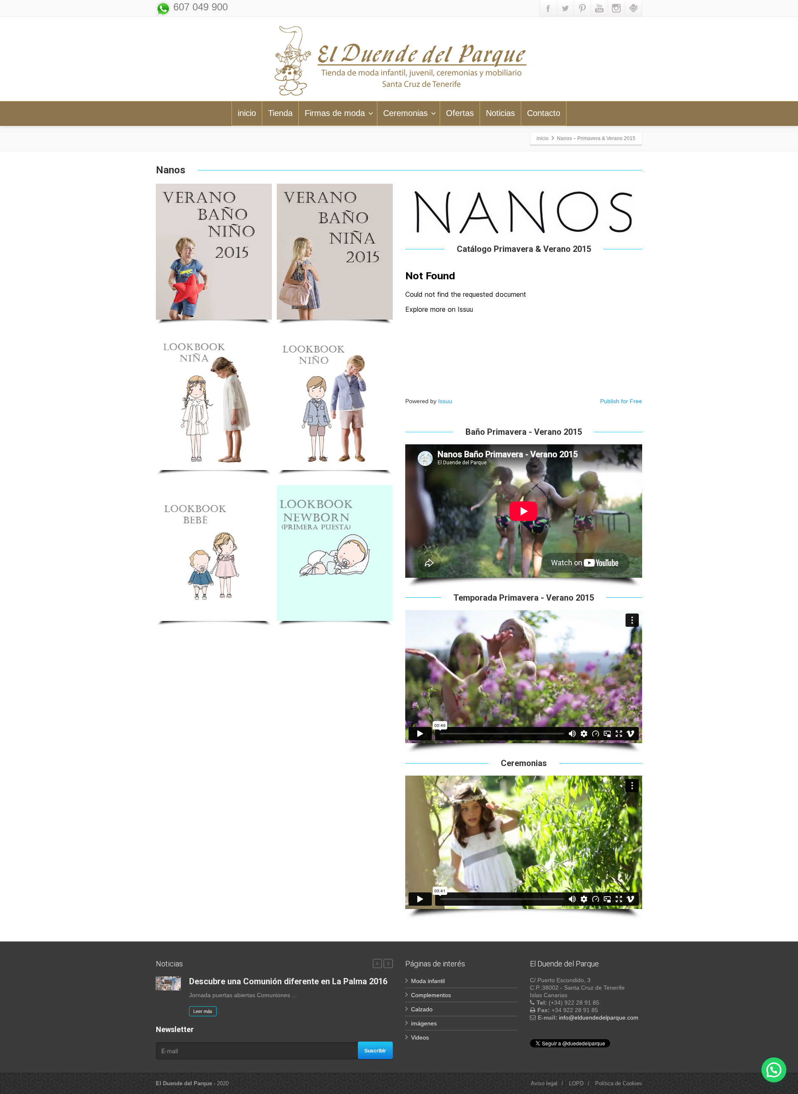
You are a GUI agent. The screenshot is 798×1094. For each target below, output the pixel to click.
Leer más (202, 1011)
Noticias (500, 113)
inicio (247, 113)
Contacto (543, 113)
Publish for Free (621, 401)
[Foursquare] (633, 8)
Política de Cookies (618, 1083)
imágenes (424, 1023)
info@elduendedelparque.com (598, 1017)
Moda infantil (428, 981)
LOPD (576, 1083)
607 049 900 (199, 6)
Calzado (422, 1009)
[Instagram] (616, 8)
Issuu (445, 401)
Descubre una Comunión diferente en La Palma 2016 (288, 981)
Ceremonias (405, 113)
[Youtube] (599, 8)
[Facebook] (548, 8)
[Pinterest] (582, 8)
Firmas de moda (335, 113)
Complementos (431, 995)
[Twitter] (565, 8)
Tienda (280, 113)
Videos (420, 1037)
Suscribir (375, 1050)
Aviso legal (544, 1083)
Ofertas (460, 113)
